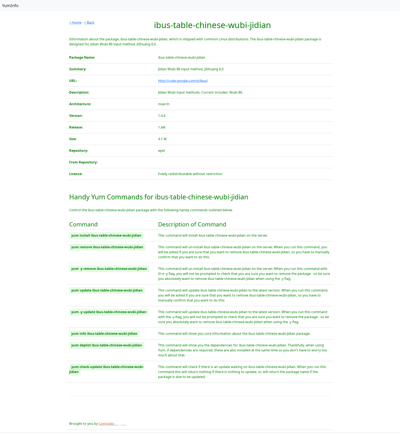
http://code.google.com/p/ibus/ (183, 80)
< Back (89, 22)
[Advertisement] (33, 82)
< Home (75, 22)
